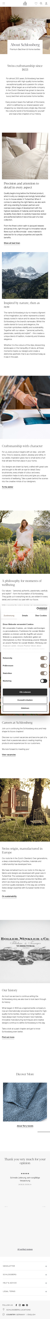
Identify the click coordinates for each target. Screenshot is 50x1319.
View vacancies (9, 754)
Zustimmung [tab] (9, 616)
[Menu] (3, 3)
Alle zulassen (25, 692)
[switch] (43, 666)
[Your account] (46, 3)
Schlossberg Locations (18, 1310)
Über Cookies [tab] (41, 616)
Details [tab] (25, 616)
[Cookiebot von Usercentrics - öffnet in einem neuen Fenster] (36, 608)
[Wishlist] (36, 3)
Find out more (8, 1037)
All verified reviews (25, 1249)
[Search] (41, 3)
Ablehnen (25, 708)
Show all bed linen (12, 243)
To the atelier (7, 487)
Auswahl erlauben (25, 700)
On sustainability (9, 896)
